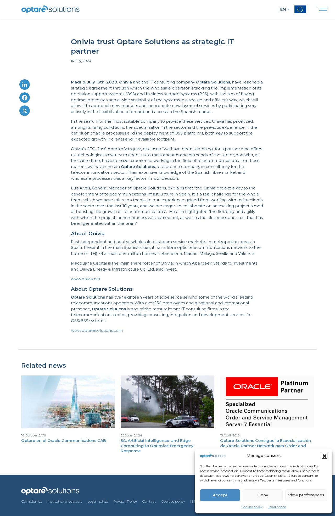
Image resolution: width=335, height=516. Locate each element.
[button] (324, 455)
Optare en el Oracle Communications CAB (63, 440)
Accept (220, 494)
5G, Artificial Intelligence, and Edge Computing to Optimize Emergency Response (157, 445)
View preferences (306, 494)
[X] (24, 112)
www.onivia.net (85, 278)
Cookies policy (252, 507)
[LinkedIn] (24, 85)
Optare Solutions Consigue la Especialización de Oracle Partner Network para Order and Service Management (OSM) (265, 445)
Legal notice (277, 507)
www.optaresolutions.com (97, 330)
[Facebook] (24, 98)
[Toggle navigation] (322, 10)
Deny (262, 494)
